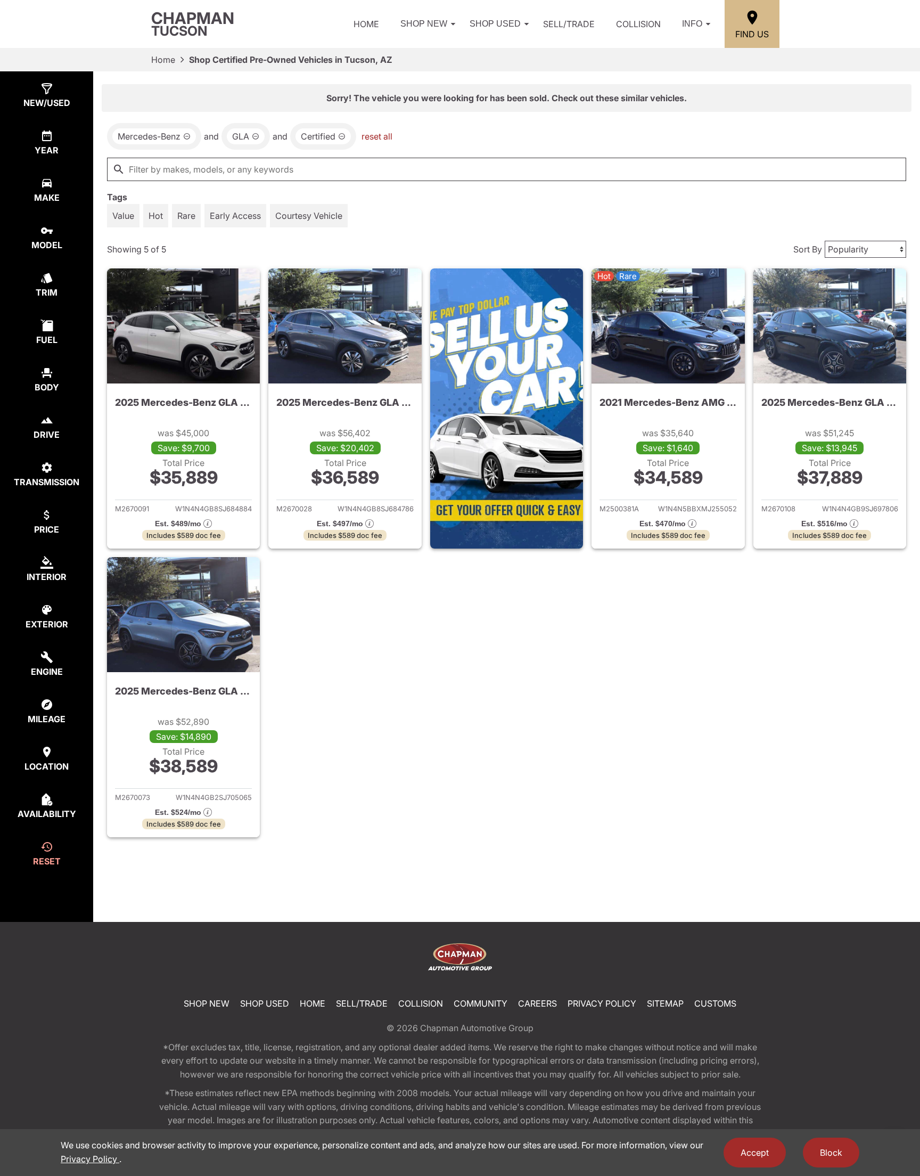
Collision (638, 24)
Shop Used (495, 23)
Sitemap (665, 1003)
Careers (537, 1003)
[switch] (123, 215)
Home (366, 24)
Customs (715, 1003)
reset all (377, 136)
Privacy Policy (602, 1003)
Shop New (423, 23)
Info (692, 23)
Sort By (807, 249)
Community (480, 1003)
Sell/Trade (569, 24)
